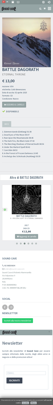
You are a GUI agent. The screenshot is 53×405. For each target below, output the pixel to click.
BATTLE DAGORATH (42, 216)
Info (6, 124)
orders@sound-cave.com (14, 269)
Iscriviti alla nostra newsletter (17, 320)
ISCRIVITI (14, 380)
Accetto (25, 403)
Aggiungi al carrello (15, 104)
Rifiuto (33, 403)
